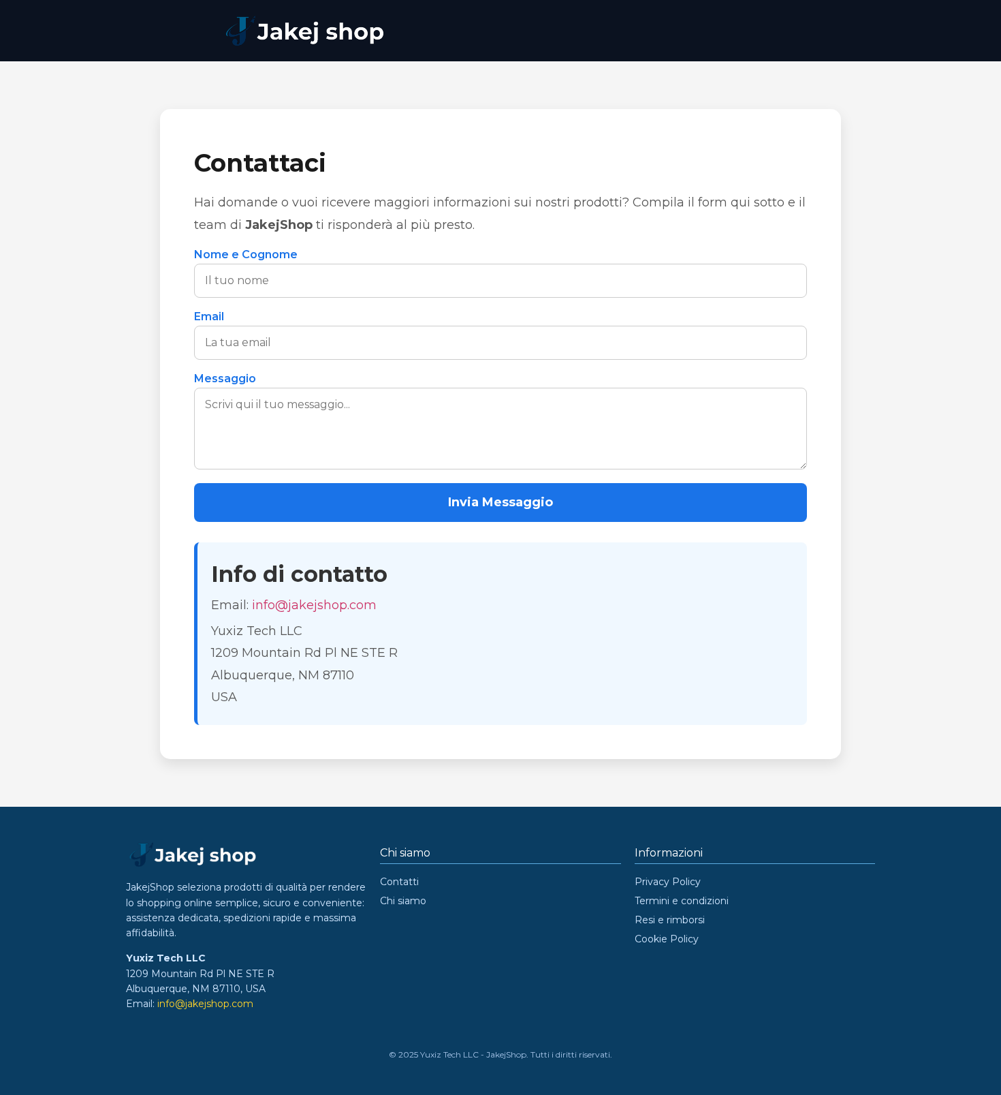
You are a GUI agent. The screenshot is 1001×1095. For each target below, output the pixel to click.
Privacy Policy (668, 882)
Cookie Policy (667, 939)
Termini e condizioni (682, 901)
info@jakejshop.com (314, 605)
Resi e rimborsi (670, 920)
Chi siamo (403, 901)
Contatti (399, 882)
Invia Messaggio (500, 502)
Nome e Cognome (246, 254)
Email (209, 316)
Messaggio (225, 378)
